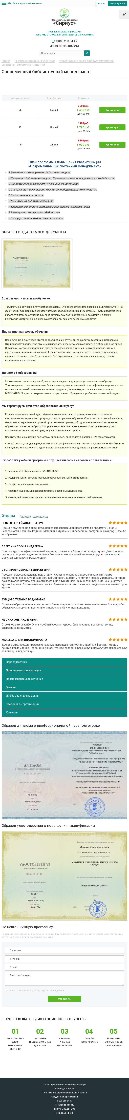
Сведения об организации (22, 704)
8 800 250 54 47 (66, 41)
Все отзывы (25, 516)
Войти (101, 3)
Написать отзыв (40, 516)
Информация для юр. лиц (22, 695)
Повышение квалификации (23, 670)
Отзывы (11, 687)
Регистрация (117, 3)
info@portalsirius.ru (64, 1105)
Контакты (12, 712)
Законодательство (64, 1088)
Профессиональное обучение (24, 678)
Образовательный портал (64, 22)
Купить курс (112, 110)
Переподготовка (16, 662)
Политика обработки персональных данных (64, 1092)
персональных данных (52, 990)
